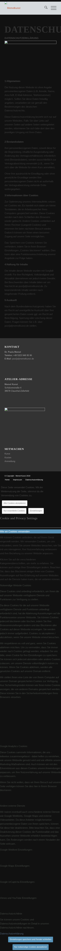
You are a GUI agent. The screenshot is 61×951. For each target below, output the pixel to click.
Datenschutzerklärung (11, 933)
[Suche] (44, 8)
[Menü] (51, 8)
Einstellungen (36, 511)
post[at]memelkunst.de (23, 359)
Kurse (7, 453)
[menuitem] (44, 8)
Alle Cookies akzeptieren (15, 503)
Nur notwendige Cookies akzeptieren (30, 947)
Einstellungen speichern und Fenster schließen (30, 939)
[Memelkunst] (25, 8)
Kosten (8, 457)
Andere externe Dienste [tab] (12, 805)
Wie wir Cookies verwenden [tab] (15, 531)
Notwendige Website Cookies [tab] (15, 585)
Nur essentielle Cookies (14, 511)
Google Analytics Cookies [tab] (13, 746)
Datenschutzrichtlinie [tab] (11, 913)
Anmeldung (10, 461)
